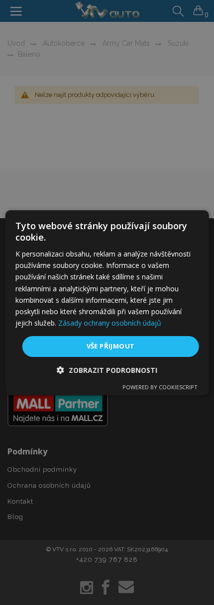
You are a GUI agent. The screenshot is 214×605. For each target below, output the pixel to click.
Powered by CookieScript (160, 387)
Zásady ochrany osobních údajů (109, 323)
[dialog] (107, 302)
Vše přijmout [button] (111, 346)
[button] (107, 370)
